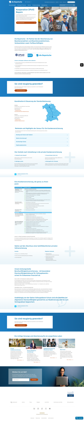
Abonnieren (34, 379)
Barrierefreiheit (44, 418)
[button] (28, 2)
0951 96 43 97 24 (18, 110)
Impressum (32, 418)
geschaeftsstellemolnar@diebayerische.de (22, 111)
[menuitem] (50, 2)
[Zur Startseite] (15, 2)
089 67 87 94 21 (18, 119)
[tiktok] (42, 409)
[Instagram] (38, 409)
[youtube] (50, 409)
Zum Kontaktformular (21, 90)
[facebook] (46, 409)
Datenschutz (38, 418)
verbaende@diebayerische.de (19, 120)
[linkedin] (34, 409)
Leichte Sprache (51, 418)
